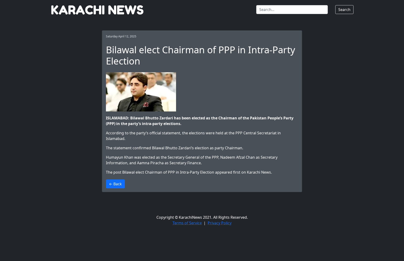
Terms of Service (187, 222)
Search (344, 9)
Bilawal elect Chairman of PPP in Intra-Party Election (168, 172)
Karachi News (259, 172)
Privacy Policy (219, 222)
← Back (115, 183)
